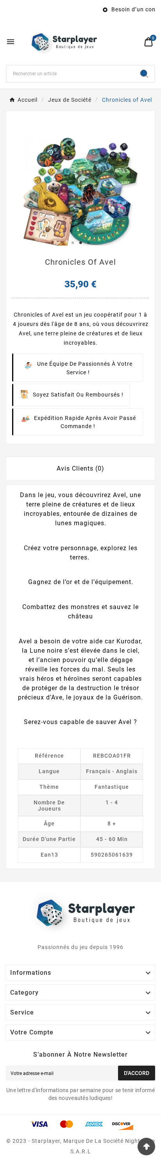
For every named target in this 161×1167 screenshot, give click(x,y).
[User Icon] (133, 41)
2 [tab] (80, 243)
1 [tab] (73, 243)
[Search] (144, 73)
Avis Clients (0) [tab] (80, 468)
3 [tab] (88, 243)
